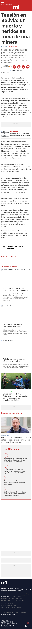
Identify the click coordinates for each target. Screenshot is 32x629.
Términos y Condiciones (8, 614)
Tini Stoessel (9, 603)
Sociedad (10, 588)
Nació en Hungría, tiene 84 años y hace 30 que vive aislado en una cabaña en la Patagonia (15, 493)
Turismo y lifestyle (7, 593)
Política (3, 588)
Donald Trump (5, 607)
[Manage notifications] (28, 623)
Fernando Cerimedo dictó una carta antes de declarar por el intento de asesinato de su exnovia (16, 439)
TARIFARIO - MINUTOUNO (7, 622)
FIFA (2, 603)
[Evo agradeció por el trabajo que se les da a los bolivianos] (5, 134)
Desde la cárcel (5, 435)
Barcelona (19, 598)
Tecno (19, 590)
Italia (9, 601)
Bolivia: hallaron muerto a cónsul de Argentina (14, 360)
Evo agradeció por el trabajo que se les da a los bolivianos (20, 134)
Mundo (4, 47)
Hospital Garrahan (6, 610)
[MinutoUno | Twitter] (26, 589)
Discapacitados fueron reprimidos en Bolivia (12, 325)
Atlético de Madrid (6, 605)
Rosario (3, 601)
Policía (17, 612)
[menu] (3, 2)
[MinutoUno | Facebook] (29, 589)
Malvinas (13, 596)
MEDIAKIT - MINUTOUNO (7, 621)
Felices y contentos (8, 391)
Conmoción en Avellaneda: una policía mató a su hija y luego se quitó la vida (14, 482)
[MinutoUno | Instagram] (22, 589)
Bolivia (15, 601)
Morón (13, 607)
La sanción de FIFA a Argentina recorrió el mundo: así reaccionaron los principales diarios (15, 397)
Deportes (4, 590)
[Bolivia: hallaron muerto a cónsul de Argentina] (16, 348)
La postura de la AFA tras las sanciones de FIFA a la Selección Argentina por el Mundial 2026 (14, 471)
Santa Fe (21, 601)
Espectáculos (12, 590)
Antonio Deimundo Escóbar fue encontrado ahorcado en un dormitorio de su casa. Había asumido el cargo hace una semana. (16, 366)
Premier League (5, 598)
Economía (17, 588)
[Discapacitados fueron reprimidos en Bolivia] (16, 313)
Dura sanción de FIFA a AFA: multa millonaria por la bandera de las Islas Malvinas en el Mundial (15, 460)
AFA (13, 598)
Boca (19, 596)
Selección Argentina (7, 612)
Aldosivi (16, 605)
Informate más (14, 131)
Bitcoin (19, 607)
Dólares (23, 612)
